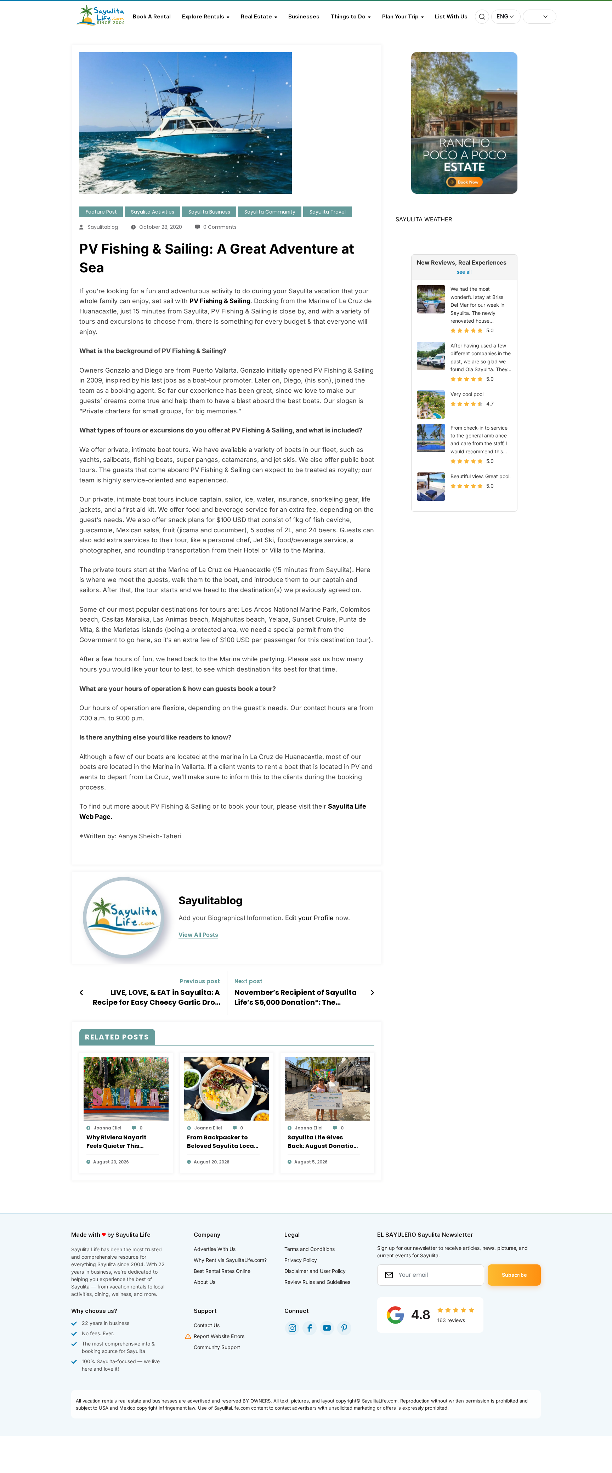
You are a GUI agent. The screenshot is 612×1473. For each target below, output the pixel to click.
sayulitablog (103, 227)
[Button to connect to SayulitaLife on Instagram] (292, 1328)
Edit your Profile (309, 918)
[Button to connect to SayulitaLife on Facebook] (309, 1328)
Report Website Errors (219, 1336)
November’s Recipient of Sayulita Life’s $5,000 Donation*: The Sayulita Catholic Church (295, 997)
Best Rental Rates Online (222, 1271)
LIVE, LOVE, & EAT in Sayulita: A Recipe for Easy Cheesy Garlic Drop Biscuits (156, 997)
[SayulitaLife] (104, 23)
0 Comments (220, 227)
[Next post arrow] (372, 992)
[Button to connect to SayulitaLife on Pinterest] (344, 1328)
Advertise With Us (215, 1249)
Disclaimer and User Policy (315, 1271)
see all (464, 272)
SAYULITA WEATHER (424, 219)
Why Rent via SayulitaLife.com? (230, 1260)
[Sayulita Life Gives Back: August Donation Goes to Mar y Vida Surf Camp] (327, 1088)
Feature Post (101, 211)
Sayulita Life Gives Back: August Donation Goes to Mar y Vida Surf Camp (322, 1141)
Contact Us (207, 1325)
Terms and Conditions (309, 1249)
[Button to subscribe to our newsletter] (514, 1275)
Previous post (200, 981)
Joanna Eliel (107, 1128)
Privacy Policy (300, 1260)
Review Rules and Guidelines (317, 1282)
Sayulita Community (269, 211)
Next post (248, 981)
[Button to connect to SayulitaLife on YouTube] (327, 1328)
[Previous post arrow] (81, 992)
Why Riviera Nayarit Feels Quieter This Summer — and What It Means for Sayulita (120, 1141)
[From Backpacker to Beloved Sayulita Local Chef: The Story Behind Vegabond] (226, 1088)
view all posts (198, 934)
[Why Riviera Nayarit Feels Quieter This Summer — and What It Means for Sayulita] (126, 1088)
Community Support (217, 1347)
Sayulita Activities (152, 211)
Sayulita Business (209, 211)
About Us (204, 1282)
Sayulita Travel (328, 211)
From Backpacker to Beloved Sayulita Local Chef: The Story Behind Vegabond (221, 1141)
